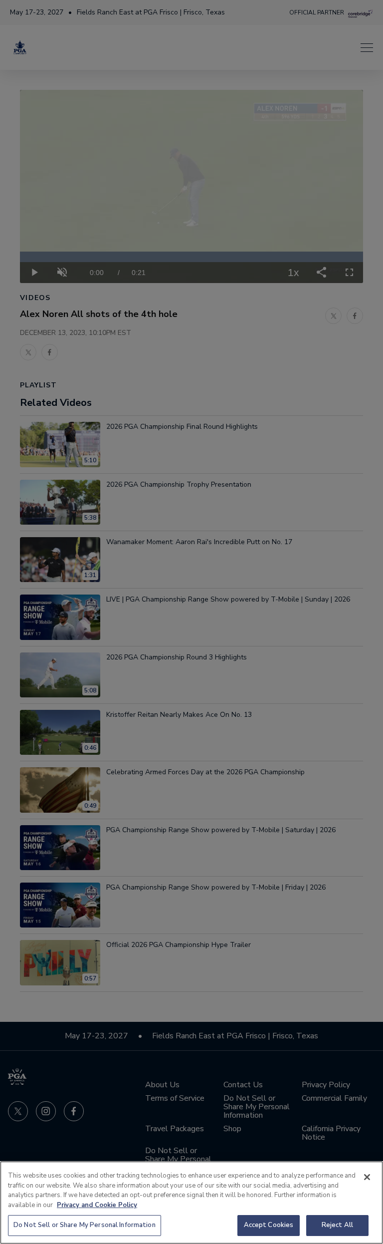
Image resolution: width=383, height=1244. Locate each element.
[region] (191, 1202)
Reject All (337, 1225)
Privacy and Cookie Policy (97, 1205)
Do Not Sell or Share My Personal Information (84, 1225)
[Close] (367, 1177)
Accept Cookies (269, 1225)
